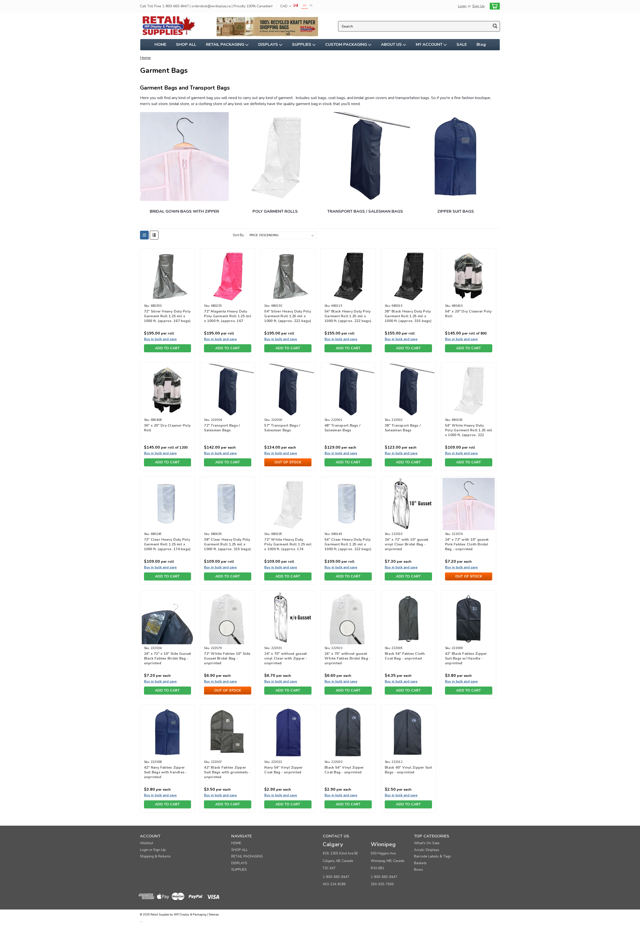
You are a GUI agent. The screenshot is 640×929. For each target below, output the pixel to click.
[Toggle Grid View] (144, 235)
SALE (461, 44)
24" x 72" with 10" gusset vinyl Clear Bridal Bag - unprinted (406, 544)
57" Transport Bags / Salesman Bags (282, 428)
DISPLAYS (268, 44)
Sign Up (478, 6)
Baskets (420, 863)
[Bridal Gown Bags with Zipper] (184, 156)
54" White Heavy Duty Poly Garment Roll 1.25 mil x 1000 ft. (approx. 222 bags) (468, 432)
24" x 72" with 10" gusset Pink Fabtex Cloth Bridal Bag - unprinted (466, 544)
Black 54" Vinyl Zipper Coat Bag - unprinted (344, 770)
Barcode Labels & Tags (432, 856)
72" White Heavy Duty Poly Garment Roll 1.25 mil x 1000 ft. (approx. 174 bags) (288, 546)
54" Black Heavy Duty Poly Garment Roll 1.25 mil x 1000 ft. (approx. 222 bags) (347, 316)
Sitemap (213, 914)
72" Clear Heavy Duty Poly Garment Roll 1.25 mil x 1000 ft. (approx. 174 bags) (167, 544)
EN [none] (304, 5)
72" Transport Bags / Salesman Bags (222, 428)
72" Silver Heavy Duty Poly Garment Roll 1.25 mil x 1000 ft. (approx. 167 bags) (167, 316)
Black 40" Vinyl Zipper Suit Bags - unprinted (408, 770)
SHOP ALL (186, 44)
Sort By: (238, 235)
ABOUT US (392, 44)
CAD (284, 6)
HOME (160, 44)
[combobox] (419, 26)
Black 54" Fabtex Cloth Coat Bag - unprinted (405, 656)
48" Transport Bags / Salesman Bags (342, 428)
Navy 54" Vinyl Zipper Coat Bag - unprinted (283, 770)
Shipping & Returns (155, 856)
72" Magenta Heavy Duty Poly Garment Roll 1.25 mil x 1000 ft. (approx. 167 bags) (227, 318)
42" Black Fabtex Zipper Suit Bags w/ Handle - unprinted (466, 658)
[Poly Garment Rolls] (275, 156)
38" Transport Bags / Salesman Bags (402, 428)
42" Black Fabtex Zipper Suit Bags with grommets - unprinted (227, 772)
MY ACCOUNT (430, 44)
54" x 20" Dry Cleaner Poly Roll (468, 314)
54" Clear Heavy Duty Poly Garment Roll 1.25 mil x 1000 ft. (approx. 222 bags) (347, 544)
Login (462, 6)
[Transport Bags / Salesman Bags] (365, 156)
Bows (418, 869)
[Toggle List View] (154, 235)
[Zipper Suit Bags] (455, 156)
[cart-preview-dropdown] (493, 6)
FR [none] (311, 5)
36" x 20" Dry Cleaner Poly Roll (167, 428)
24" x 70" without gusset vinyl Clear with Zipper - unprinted (285, 658)
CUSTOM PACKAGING (346, 44)
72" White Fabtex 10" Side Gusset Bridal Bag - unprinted (227, 658)
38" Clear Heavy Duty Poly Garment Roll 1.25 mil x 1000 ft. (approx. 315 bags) (227, 544)
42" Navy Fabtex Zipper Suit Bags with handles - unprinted (165, 772)
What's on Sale (427, 843)
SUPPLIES (302, 44)
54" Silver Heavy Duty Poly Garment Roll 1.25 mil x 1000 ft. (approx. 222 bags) (287, 316)
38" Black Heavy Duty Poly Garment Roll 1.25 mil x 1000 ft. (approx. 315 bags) (408, 316)
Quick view (167, 298)
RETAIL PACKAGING (225, 44)
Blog (481, 44)
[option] (311, 6)
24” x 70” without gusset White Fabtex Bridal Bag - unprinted (347, 658)
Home (145, 58)
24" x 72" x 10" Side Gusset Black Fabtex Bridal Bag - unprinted (167, 658)
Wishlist (146, 843)
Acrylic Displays (426, 849)
